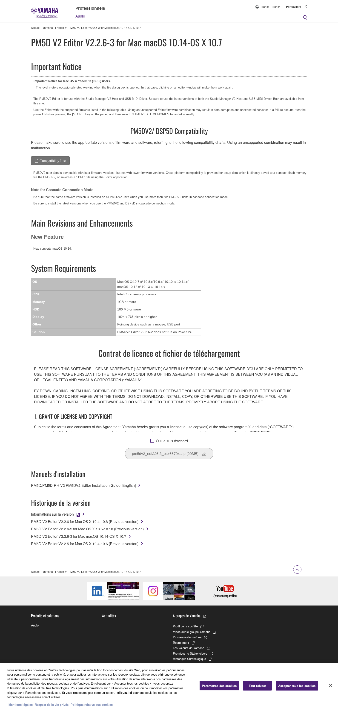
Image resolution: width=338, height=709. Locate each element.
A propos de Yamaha (187, 615)
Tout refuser (257, 685)
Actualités (109, 615)
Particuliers (293, 7)
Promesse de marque (187, 637)
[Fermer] (331, 685)
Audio (80, 16)
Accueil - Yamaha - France (47, 28)
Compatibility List (53, 160)
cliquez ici (124, 692)
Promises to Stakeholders (190, 653)
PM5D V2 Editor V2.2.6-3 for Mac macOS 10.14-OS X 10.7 (78, 536)
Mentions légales (21, 704)
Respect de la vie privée (52, 704)
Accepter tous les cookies (296, 685)
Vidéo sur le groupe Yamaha (191, 631)
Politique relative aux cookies (92, 704)
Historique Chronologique (189, 658)
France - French (271, 7)
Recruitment (181, 642)
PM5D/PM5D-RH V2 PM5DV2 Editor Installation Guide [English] (83, 485)
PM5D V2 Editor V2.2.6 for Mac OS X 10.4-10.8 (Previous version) (84, 521)
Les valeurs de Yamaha (188, 648)
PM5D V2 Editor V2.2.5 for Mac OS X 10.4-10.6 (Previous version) (84, 543)
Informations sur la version (52, 514)
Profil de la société (185, 626)
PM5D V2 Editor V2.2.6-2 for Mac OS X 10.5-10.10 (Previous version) (87, 529)
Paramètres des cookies (219, 685)
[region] (169, 686)
